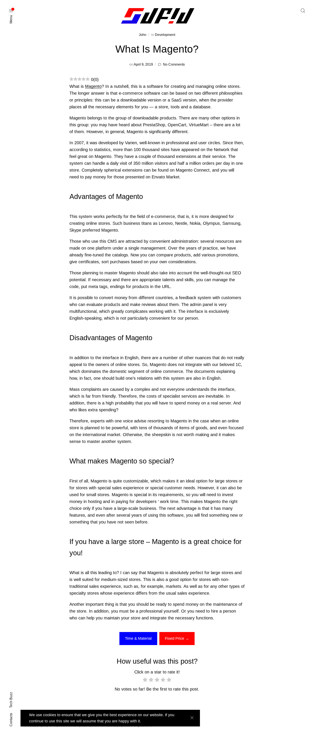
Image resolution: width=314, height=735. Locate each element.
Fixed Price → (177, 638)
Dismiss (192, 717)
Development (165, 35)
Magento (93, 86)
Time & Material (138, 638)
